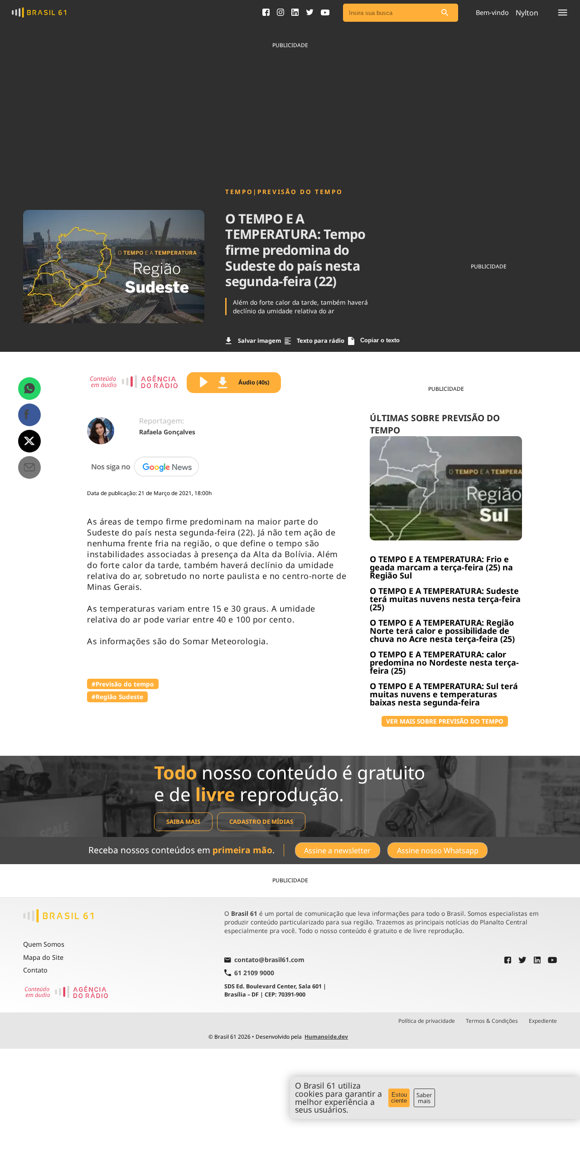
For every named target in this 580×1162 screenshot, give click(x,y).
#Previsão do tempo (123, 684)
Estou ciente (399, 1097)
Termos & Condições (492, 1021)
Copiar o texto (380, 340)
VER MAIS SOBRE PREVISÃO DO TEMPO (444, 721)
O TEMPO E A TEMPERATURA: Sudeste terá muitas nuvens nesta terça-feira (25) (445, 599)
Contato (35, 970)
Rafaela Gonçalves (167, 432)
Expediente (543, 1021)
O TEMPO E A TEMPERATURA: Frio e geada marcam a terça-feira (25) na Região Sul (441, 567)
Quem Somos (43, 944)
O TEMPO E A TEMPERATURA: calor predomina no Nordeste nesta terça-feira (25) (444, 662)
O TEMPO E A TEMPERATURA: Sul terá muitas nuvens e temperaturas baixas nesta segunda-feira (444, 694)
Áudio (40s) (253, 382)
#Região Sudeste (117, 696)
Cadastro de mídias (261, 821)
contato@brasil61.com (269, 960)
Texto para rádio (320, 340)
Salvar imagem (259, 340)
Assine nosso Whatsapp (437, 851)
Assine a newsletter (337, 851)
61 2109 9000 (254, 972)
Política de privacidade (426, 1021)
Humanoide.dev (326, 1036)
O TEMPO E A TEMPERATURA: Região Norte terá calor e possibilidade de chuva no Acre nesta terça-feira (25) (442, 630)
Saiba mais (183, 821)
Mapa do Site (43, 957)
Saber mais (424, 1098)
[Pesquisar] (444, 13)
